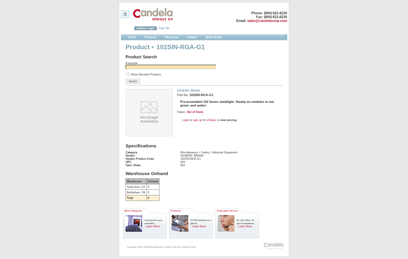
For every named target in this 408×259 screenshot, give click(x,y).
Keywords (132, 63)
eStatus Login (145, 28)
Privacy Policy (189, 247)
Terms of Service (173, 247)
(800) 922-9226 (275, 13)
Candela (153, 14)
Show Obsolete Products (146, 74)
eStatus (211, 120)
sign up (197, 120)
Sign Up (164, 28)
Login (185, 120)
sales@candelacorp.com (267, 21)
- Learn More (152, 226)
